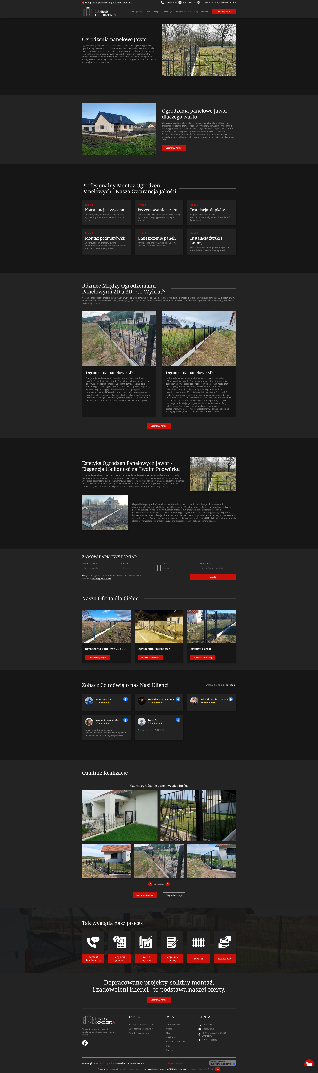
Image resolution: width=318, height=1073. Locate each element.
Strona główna (136, 11)
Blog (196, 11)
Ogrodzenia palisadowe (140, 1028)
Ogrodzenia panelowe (139, 1033)
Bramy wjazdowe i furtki (140, 1024)
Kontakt (204, 11)
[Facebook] (85, 1043)
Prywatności (193, 1069)
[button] (150, 884)
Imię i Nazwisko (90, 563)
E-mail (124, 563)
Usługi (155, 11)
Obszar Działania (182, 11)
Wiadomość (206, 563)
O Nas (147, 11)
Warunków (203, 1069)
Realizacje (168, 11)
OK (218, 1069)
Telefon (164, 563)
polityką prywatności (101, 578)
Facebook (231, 684)
